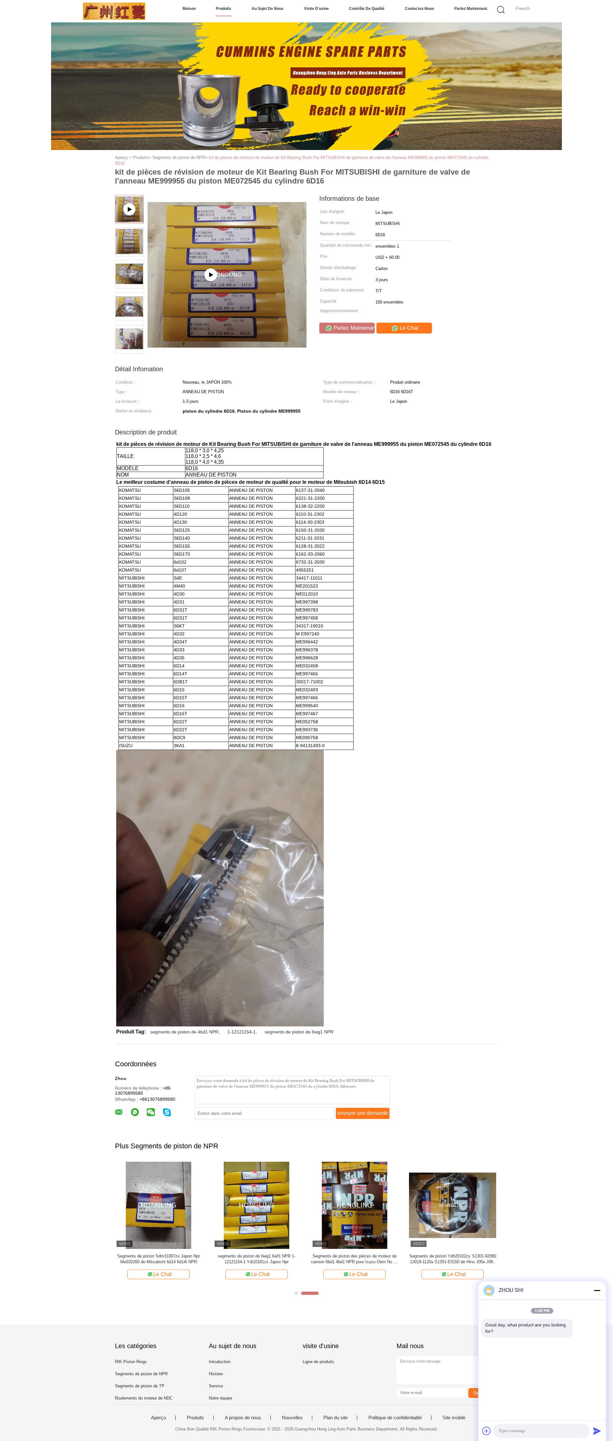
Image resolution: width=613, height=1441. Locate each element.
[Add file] (486, 1431)
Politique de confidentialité (395, 1417)
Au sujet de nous (268, 8)
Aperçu (158, 1417)
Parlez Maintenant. (471, 8)
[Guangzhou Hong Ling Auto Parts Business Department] (114, 11)
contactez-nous (419, 8)
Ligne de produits (318, 1361)
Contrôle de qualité (366, 8)
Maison (189, 8)
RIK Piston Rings (131, 1361)
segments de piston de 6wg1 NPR (299, 1031)
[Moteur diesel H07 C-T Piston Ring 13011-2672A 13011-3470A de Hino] (159, 1205)
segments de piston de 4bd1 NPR (184, 1031)
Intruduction (220, 1361)
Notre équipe (220, 1398)
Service (216, 1386)
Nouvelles (292, 1417)
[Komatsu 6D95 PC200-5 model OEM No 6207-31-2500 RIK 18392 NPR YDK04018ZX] (227, 338)
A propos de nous (243, 1417)
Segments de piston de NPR (141, 1373)
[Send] (597, 1431)
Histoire (216, 1373)
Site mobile (454, 1417)
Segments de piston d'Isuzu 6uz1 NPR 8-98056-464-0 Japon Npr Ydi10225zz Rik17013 (356, 1259)
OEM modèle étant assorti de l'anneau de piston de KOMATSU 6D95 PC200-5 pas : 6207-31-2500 (257, 1259)
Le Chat (408, 328)
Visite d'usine (316, 8)
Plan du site (335, 1417)
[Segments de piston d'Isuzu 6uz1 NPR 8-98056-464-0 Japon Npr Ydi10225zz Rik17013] (355, 1205)
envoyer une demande (362, 1113)
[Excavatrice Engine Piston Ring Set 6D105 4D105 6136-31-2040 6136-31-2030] (453, 1205)
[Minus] (597, 1290)
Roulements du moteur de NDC (143, 1398)
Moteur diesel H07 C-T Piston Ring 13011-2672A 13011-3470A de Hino (160, 1259)
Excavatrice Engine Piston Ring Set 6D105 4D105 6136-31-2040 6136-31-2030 (454, 1259)
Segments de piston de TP (139, 1386)
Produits (223, 8)
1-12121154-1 (241, 1031)
